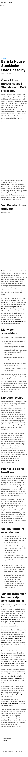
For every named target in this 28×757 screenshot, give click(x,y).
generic (3, 58)
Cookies (5, 736)
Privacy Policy (7, 738)
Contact (5, 740)
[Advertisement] (14, 30)
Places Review (6, 2)
